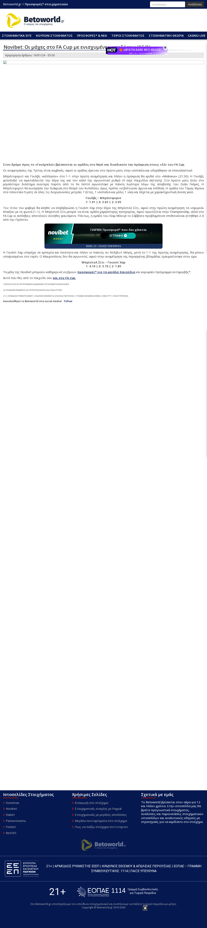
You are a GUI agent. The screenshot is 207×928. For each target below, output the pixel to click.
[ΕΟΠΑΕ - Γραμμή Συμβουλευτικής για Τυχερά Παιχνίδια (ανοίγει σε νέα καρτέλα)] (117, 892)
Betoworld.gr (12, 4)
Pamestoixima (16, 821)
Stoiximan (12, 803)
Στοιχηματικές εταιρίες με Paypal (98, 809)
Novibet (11, 809)
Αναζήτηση (195, 4)
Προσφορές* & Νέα (92, 35)
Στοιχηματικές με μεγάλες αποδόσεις (101, 815)
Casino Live (196, 35)
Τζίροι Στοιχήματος (128, 35)
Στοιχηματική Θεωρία (166, 35)
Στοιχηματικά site (17, 35)
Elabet (10, 815)
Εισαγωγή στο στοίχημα (91, 803)
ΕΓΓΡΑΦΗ (116, 235)
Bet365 (11, 833)
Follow (68, 301)
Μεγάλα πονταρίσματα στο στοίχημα (101, 821)
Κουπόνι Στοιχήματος (54, 35)
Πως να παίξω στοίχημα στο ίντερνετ (101, 827)
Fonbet (11, 827)
